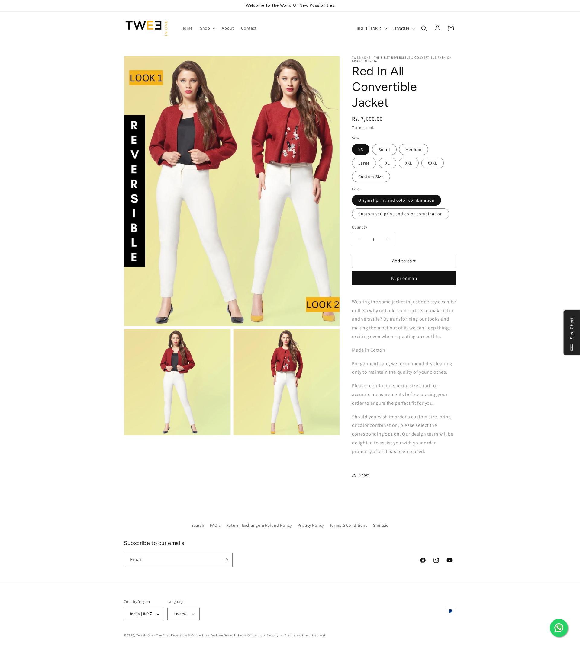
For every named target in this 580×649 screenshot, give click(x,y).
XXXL (432, 163)
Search (198, 525)
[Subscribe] (225, 560)
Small (384, 149)
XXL (408, 163)
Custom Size (371, 176)
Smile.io (381, 525)
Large (364, 163)
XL (387, 163)
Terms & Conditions (349, 525)
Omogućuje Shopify (263, 635)
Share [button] (364, 475)
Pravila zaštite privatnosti (305, 635)
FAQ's (215, 525)
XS (360, 149)
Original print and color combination (396, 200)
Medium (413, 149)
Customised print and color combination (400, 213)
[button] (207, 28)
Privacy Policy (311, 525)
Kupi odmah (404, 278)
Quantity (359, 227)
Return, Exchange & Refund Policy (259, 525)
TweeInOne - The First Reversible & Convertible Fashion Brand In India (191, 635)
